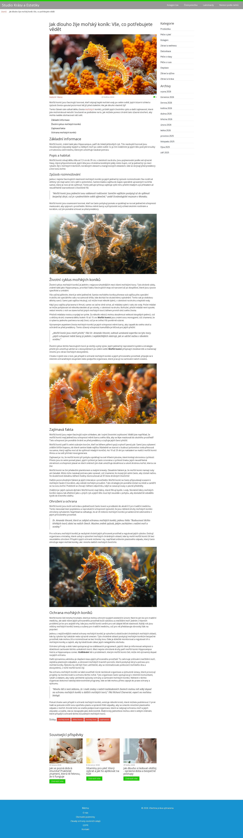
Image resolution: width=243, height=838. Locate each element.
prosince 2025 (167, 136)
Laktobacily (208, 5)
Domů (4, 11)
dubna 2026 (166, 113)
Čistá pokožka (190, 5)
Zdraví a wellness (168, 45)
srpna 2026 (165, 91)
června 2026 (166, 102)
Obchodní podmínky (85, 816)
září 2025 (164, 152)
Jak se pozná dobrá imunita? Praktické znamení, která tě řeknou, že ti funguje (64, 772)
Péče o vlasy (166, 56)
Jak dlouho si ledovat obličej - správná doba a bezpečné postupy (139, 770)
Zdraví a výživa (167, 73)
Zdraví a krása (167, 79)
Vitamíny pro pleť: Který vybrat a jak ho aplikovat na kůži (102, 770)
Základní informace (60, 120)
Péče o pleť (165, 34)
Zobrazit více (57, 781)
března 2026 (166, 119)
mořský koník (63, 719)
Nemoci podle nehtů (229, 5)
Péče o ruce (165, 62)
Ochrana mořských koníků (63, 132)
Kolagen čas (172, 5)
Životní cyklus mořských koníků (66, 124)
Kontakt (85, 829)
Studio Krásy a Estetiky (20, 5)
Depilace (164, 67)
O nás (85, 812)
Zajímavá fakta (58, 128)
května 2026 (166, 108)
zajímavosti (104, 719)
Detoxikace (165, 51)
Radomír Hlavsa (55, 97)
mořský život (91, 719)
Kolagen (164, 40)
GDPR (85, 825)
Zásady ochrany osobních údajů (85, 821)
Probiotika (165, 29)
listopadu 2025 (167, 141)
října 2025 (165, 147)
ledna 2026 (165, 130)
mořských (89, 109)
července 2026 (167, 97)
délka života (77, 719)
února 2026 (165, 124)
